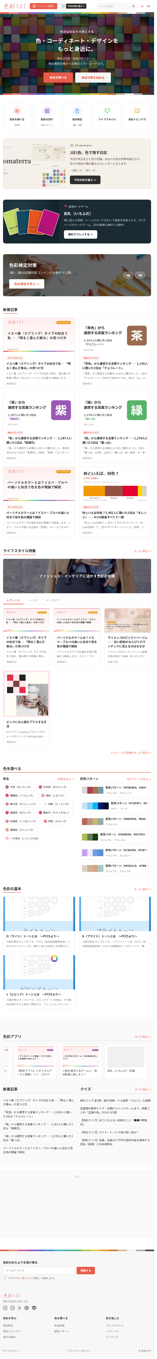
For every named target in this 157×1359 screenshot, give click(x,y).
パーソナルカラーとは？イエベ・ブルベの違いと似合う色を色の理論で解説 (38, 1150)
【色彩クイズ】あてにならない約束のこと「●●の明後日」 (113, 1122)
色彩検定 (8, 1325)
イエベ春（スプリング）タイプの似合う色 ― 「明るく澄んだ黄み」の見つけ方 (38, 1102)
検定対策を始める (93, 77)
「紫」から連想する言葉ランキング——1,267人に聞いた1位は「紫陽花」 (38, 1126)
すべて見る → (143, 1037)
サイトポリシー (11, 1350)
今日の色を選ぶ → (76, 5)
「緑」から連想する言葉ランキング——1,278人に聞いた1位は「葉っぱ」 (38, 1138)
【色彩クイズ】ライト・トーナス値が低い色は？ (109, 1132)
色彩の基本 (9, 1337)
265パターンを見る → (139, 779)
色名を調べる (58, 77)
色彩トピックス (11, 1331)
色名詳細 (59, 1325)
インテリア (52, 600)
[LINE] (34, 1308)
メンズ (33, 600)
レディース (13, 600)
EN (148, 6)
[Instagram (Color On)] (5, 1308)
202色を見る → (65, 779)
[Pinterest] (27, 1308)
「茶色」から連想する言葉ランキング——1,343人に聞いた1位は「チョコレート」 (37, 1114)
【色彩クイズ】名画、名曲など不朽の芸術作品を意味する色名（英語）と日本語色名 (115, 1142)
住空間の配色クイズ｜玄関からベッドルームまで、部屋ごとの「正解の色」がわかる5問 (115, 1110)
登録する (85, 1270)
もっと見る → (142, 551)
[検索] (133, 6)
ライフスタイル (114, 1325)
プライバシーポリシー (19, 1278)
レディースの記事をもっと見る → (131, 752)
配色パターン (61, 1331)
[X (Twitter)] (19, 1308)
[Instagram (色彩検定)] (12, 1308)
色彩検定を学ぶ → (26, 284)
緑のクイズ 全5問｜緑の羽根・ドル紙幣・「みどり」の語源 (115, 1100)
